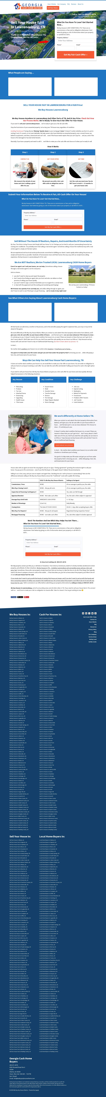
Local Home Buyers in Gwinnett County (48, 1022)
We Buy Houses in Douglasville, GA (18, 687)
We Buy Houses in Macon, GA (17, 625)
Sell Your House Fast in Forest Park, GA (19, 956)
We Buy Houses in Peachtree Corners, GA (20, 660)
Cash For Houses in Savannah (46, 627)
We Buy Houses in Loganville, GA (18, 718)
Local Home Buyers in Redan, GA (47, 989)
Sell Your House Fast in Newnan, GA (18, 887)
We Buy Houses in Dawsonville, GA (18, 732)
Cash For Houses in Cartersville (47, 703)
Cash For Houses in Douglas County (48, 814)
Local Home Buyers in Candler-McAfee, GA (49, 1016)
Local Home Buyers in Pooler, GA (47, 1011)
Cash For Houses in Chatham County (48, 807)
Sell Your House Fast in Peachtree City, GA (20, 898)
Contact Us (93, 619)
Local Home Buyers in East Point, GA (48, 965)
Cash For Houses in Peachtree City (47, 676)
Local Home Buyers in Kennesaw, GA (48, 969)
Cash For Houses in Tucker (46, 674)
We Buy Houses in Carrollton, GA (17, 783)
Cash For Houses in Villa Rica (46, 711)
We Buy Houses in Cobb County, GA (18, 803)
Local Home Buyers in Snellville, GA (48, 905)
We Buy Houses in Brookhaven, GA (18, 654)
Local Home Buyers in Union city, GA (48, 976)
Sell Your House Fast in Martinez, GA (18, 900)
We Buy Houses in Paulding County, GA (19, 829)
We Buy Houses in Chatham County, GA (19, 807)
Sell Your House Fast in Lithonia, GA (18, 911)
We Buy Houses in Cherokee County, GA (19, 812)
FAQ (68, 4)
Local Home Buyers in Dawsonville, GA (48, 931)
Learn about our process (64, 445)
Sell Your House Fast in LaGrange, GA (19, 998)
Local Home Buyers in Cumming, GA (48, 898)
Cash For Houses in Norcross (46, 707)
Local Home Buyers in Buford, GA (47, 909)
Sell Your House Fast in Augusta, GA (18, 842)
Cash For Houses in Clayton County (47, 809)
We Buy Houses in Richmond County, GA (19, 818)
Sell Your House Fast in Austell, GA (18, 945)
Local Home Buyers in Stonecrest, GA (48, 878)
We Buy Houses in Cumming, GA (17, 698)
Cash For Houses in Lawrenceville (47, 769)
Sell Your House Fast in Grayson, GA (18, 982)
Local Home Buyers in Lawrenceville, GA (49, 991)
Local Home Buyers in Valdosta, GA (48, 873)
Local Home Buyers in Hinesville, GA (48, 982)
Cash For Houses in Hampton (46, 718)
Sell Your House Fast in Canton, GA (18, 994)
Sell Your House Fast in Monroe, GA (18, 951)
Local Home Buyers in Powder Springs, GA (49, 925)
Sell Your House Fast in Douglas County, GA (20, 1036)
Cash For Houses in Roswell (46, 636)
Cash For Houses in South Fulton (47, 634)
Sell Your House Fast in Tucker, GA (18, 896)
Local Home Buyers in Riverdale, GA (48, 907)
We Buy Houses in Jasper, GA (17, 714)
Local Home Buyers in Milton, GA (47, 953)
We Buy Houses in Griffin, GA (16, 694)
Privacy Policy (92, 629)
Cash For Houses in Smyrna (46, 649)
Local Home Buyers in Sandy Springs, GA (49, 853)
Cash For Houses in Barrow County (47, 827)
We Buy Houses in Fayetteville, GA (18, 743)
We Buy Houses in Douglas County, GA (19, 814)
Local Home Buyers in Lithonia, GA (47, 889)
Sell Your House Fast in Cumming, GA (18, 920)
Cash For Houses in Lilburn (45, 727)
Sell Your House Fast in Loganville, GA (19, 940)
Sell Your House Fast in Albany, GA (18, 864)
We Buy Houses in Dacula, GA (17, 749)
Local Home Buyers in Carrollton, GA (48, 1005)
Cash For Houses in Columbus (46, 622)
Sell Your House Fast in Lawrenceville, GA (20, 991)
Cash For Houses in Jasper (46, 705)
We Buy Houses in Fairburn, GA (17, 740)
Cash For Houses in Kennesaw (46, 747)
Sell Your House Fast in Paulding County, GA (20, 1051)
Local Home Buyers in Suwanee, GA (48, 938)
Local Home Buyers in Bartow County (48, 1047)
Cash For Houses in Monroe (46, 720)
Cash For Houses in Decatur (46, 787)
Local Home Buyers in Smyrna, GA (47, 871)
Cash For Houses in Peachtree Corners (48, 660)
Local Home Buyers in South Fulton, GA (48, 856)
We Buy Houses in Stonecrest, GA (18, 656)
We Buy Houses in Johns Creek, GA (18, 638)
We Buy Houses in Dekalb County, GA (19, 805)
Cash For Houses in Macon (45, 625)
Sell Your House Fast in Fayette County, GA (20, 1043)
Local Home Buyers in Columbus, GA (48, 844)
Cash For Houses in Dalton (45, 752)
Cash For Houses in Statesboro (47, 758)
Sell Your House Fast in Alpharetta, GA (19, 867)
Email (78, 45)
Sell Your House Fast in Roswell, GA (18, 858)
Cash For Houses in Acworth (46, 796)
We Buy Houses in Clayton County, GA (19, 809)
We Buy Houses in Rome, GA (16, 671)
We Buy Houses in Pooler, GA (17, 789)
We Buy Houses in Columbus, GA (17, 622)
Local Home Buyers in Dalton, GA (47, 980)
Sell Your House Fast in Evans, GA (18, 905)
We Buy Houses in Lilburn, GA (17, 736)
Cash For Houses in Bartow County (47, 825)
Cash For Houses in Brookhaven (47, 654)
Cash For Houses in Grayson (46, 763)
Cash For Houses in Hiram (45, 736)
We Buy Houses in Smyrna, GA (17, 649)
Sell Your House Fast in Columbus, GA (19, 844)
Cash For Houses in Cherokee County (48, 812)
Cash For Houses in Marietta (46, 647)
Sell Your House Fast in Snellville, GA (18, 927)
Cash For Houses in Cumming (46, 689)
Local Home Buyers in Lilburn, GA (47, 936)
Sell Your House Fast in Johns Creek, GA (19, 860)
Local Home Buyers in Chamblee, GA (48, 996)
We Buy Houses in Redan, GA (17, 760)
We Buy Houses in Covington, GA (18, 691)
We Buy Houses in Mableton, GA (17, 667)
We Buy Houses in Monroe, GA (17, 729)
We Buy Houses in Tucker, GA (17, 674)
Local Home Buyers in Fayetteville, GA (48, 942)
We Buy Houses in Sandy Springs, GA (19, 631)
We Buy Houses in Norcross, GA (17, 716)
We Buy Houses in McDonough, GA (18, 785)
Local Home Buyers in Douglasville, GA (48, 978)
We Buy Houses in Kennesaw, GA (18, 685)
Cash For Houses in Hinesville (46, 754)
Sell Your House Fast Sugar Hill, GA (18, 1014)
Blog (95, 632)
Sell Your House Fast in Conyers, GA (18, 925)
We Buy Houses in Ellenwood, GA (18, 763)
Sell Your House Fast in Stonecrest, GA (19, 878)
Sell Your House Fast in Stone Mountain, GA (20, 918)
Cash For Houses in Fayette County (48, 821)
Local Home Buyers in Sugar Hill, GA (48, 1014)
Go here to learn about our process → (66, 342)
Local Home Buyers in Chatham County (48, 1029)
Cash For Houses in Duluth (45, 780)
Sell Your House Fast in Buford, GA (18, 931)
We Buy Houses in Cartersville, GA (18, 711)
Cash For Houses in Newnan (46, 665)
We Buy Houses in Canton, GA (17, 772)
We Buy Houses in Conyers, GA (17, 703)
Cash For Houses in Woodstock (47, 756)
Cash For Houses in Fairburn (46, 732)
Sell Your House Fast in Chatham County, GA (20, 1029)
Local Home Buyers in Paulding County (48, 1051)
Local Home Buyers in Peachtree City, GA (49, 960)
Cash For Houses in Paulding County (48, 829)
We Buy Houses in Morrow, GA (17, 747)
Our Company (61, 4)
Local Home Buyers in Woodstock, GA (48, 985)
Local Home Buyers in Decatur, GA (47, 1009)
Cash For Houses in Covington (46, 683)
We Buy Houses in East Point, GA (18, 680)
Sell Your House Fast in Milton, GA (18, 891)
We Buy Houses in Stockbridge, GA (18, 778)
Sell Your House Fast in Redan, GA (18, 989)
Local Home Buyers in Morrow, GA (47, 947)
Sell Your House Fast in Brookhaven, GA (19, 876)
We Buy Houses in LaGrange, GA (17, 776)
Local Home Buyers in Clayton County (48, 1031)
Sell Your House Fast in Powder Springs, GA (20, 947)
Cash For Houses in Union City (46, 765)
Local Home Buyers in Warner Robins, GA (49, 862)
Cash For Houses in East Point (46, 743)
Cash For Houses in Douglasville (47, 749)
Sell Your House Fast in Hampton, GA (18, 949)
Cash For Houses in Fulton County (47, 798)
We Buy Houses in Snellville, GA (17, 705)
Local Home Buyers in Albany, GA (47, 864)
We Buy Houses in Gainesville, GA (18, 663)
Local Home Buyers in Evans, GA (47, 967)
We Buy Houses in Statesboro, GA (18, 758)
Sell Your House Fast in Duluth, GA (18, 1002)
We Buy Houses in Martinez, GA (17, 678)
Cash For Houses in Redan (45, 767)
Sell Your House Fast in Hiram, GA (18, 967)
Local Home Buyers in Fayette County (48, 1043)
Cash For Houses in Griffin (45, 685)
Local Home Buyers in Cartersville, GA (48, 911)
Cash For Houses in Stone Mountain (48, 687)
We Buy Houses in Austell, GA (17, 723)
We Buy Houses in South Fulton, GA (18, 634)
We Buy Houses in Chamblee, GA (18, 774)
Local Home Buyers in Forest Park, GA (48, 933)
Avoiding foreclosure (17, 131)
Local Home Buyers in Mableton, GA (48, 951)
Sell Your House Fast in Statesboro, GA (19, 987)
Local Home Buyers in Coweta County (48, 1045)
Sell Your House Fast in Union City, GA (19, 985)
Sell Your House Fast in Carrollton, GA (19, 1005)
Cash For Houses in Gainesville (46, 663)
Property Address (63, 38)
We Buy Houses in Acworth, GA (17, 796)
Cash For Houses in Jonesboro (46, 691)
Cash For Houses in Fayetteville (47, 734)
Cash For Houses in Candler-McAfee (48, 794)
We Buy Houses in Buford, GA (17, 709)
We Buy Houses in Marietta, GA (17, 647)
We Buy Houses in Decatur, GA (17, 787)
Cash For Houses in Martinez (46, 678)
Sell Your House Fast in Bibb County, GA (19, 1038)
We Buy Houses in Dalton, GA (17, 752)
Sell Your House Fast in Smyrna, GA (18, 871)
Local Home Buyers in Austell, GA (47, 922)
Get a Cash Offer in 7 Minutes (87, 17)
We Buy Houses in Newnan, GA (17, 665)
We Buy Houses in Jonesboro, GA (18, 700)
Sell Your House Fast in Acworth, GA (18, 1018)
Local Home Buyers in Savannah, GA (48, 849)
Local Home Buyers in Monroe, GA (47, 929)
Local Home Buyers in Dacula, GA (47, 949)
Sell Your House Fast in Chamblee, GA (19, 996)
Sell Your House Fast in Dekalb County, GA (20, 1027)
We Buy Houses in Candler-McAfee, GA (19, 794)
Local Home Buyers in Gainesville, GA (48, 884)
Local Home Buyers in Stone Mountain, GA (49, 896)
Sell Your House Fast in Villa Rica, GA (18, 942)
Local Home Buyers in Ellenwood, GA (48, 971)
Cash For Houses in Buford (45, 700)
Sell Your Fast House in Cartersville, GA (19, 933)
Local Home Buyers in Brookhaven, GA (48, 876)
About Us (80, 4)
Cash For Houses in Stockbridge (47, 778)
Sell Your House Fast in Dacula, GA (18, 971)
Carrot (37, 1090)
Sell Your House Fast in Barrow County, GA (20, 1049)
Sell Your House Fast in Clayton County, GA (20, 1031)
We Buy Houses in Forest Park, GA (18, 734)
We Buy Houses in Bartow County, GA (19, 825)
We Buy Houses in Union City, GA (18, 767)
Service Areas (92, 637)
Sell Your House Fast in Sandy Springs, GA (20, 853)
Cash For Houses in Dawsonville (47, 723)
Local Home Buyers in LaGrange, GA (48, 998)
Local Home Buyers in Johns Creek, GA (48, 860)
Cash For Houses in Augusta (46, 620)
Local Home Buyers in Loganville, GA (48, 918)
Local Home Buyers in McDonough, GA (48, 1007)
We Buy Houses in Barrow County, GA (19, 827)
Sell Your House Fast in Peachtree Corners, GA (21, 882)
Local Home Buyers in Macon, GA (47, 847)
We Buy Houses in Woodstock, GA (18, 756)
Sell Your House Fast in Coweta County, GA (20, 1045)
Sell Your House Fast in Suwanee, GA (18, 960)
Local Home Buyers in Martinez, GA (48, 962)
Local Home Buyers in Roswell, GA (47, 858)
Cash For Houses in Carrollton (46, 783)
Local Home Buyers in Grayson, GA (47, 974)
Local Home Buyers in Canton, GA (47, 994)
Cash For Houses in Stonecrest (47, 656)
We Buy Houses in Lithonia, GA (17, 689)
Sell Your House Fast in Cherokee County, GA (21, 1034)
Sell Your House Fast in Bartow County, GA (20, 1047)
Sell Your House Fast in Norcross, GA (19, 938)
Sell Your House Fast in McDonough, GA (19, 1007)
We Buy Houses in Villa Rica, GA (17, 720)
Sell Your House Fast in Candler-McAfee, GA (20, 1016)
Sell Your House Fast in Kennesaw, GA (19, 907)
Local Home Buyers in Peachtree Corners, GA (50, 882)
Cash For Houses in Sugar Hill (46, 792)
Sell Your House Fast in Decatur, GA (18, 1009)
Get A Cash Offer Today (89, 617)
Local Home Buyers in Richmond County (49, 1040)
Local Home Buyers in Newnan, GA (47, 887)
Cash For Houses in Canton (46, 772)
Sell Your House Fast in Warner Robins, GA (20, 862)
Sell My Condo (92, 642)
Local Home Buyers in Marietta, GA (47, 869)
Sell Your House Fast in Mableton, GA (19, 889)
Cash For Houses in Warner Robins (47, 640)
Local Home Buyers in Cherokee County (49, 1034)
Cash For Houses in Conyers (46, 694)
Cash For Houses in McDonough (47, 785)
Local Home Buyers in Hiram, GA (47, 945)
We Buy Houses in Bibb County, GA (18, 816)
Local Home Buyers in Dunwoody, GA (48, 880)
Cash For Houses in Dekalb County (47, 805)
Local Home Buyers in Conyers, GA (47, 902)
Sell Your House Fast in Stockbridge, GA (19, 1000)
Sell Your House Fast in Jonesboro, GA (19, 922)
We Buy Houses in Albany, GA (17, 642)
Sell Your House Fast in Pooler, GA (18, 1011)
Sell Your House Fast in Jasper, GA (18, 936)
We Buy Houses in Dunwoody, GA (18, 658)
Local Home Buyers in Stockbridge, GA (48, 1000)
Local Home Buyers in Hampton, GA (48, 927)
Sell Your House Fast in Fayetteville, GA (19, 965)
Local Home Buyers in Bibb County (47, 1038)
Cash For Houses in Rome (45, 671)
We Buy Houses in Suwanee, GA (17, 738)
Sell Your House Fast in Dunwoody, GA (19, 880)
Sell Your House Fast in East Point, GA (19, 902)
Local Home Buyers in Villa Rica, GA (47, 920)
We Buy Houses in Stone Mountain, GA (19, 696)
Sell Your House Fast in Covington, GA (19, 913)
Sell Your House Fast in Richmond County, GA (21, 1040)
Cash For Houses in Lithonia (46, 680)
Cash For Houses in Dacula (45, 740)
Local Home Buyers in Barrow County (48, 1049)
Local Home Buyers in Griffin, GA (47, 893)
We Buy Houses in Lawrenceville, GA (18, 769)
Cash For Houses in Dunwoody (46, 658)
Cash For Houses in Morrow (46, 738)
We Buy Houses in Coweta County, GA (19, 823)
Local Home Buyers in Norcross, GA (48, 916)
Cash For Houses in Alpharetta (46, 645)
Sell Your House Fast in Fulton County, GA (20, 1020)
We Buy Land (92, 639)
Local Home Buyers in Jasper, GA (47, 913)
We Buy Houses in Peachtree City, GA (19, 676)
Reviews (73, 4)
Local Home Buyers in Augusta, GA (47, 842)
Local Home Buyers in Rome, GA (47, 956)
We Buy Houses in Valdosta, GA (17, 651)
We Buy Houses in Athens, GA (17, 629)
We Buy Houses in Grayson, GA (17, 765)
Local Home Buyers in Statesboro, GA (48, 987)
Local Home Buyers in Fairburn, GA (47, 940)
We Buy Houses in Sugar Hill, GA (17, 792)
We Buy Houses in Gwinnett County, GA (19, 801)
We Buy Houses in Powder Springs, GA (19, 725)
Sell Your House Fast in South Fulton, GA (19, 856)
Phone (59, 45)
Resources (93, 627)
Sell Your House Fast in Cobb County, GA (19, 1025)
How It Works (52, 4)
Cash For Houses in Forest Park (47, 725)
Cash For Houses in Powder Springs (48, 716)
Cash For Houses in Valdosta (46, 651)
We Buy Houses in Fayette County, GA (19, 821)
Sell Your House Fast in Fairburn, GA (18, 962)
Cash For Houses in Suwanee (46, 729)
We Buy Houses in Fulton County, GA (18, 798)
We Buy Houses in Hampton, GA (17, 727)
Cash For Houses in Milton (45, 669)
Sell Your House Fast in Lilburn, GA (18, 958)
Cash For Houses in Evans (45, 745)
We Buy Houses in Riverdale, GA (17, 707)
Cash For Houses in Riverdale (46, 698)
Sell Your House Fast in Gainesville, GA (19, 884)
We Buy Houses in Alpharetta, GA (18, 645)
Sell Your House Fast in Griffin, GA (18, 916)
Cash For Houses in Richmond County (48, 818)
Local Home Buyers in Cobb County (48, 1025)
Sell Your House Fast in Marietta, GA (18, 869)
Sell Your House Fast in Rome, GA (18, 893)
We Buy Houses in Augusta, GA (17, 620)
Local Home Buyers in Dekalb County (48, 1027)
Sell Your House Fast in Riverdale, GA (19, 929)
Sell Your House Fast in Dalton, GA (18, 974)
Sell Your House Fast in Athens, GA (18, 851)
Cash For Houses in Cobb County (47, 803)
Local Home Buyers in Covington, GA (48, 891)
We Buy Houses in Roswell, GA (17, 636)
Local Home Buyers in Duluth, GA (47, 1002)
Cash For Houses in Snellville (46, 696)
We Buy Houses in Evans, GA (16, 683)
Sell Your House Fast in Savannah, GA (19, 849)
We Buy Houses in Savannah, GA (17, 627)
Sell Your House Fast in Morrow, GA (18, 969)
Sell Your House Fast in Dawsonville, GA (19, 953)
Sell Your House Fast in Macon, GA (18, 847)
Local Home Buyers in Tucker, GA (47, 958)
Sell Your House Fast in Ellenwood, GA (19, 980)
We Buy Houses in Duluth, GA (17, 780)
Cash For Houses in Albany (45, 642)
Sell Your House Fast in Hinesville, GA (19, 976)
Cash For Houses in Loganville (46, 709)
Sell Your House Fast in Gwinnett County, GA (20, 1022)
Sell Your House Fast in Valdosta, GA (18, 873)
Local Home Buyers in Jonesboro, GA (48, 900)
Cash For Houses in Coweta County (48, 823)
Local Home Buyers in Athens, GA (47, 851)
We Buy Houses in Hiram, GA (16, 745)
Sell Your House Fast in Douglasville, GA (19, 909)
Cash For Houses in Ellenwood (46, 760)
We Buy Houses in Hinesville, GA (17, 754)
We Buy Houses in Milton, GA (17, 669)
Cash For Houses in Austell (45, 714)
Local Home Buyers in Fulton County (48, 1020)
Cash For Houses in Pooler (45, 789)
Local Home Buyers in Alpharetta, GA (48, 867)
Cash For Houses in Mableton (46, 667)
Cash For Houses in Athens (46, 629)
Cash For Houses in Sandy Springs (47, 631)
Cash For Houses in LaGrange (46, 776)
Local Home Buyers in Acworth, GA (47, 1018)
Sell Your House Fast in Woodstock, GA (19, 978)
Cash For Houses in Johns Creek (47, 638)
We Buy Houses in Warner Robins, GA (19, 640)
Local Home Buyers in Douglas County (48, 1036)
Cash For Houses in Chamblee (46, 774)
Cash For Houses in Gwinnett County (48, 801)
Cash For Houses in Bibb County (47, 816)
